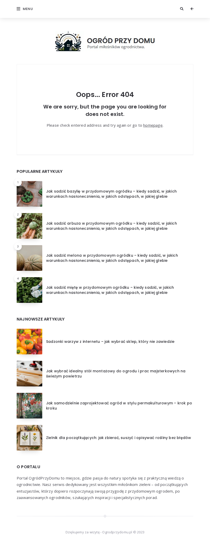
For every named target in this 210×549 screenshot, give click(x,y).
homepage (153, 125)
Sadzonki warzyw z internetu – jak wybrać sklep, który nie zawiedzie (110, 341)
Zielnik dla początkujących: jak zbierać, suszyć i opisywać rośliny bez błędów (118, 437)
